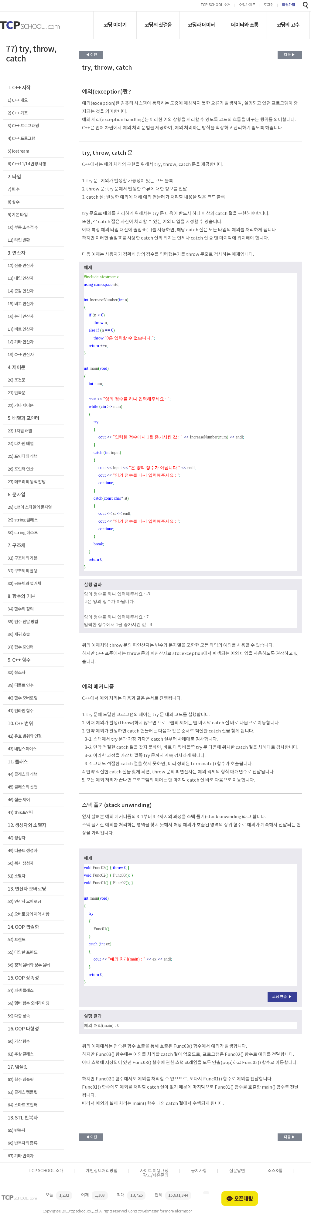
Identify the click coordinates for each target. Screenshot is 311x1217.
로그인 (269, 5)
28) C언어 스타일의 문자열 (30, 507)
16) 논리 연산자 (20, 316)
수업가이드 (247, 5)
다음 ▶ (289, 55)
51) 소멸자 (16, 876)
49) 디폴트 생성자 (22, 850)
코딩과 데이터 (201, 25)
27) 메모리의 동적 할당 (27, 481)
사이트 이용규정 (154, 1171)
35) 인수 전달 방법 (23, 621)
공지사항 (199, 1171)
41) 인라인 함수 (20, 710)
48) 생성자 (16, 838)
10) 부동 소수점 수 (23, 227)
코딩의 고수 (288, 25)
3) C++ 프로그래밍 (23, 125)
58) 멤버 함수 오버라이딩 (28, 1003)
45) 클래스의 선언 (22, 787)
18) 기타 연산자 (20, 342)
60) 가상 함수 (19, 1041)
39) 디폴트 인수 (20, 685)
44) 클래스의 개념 (22, 774)
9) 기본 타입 (18, 214)
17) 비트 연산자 (20, 329)
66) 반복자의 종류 (22, 1143)
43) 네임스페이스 (22, 749)
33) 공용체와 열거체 (24, 583)
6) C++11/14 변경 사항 (27, 164)
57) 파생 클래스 (20, 990)
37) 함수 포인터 (20, 647)
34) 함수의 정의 (20, 609)
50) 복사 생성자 (20, 863)
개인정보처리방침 (102, 1171)
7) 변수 (13, 189)
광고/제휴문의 (155, 1175)
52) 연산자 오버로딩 (24, 901)
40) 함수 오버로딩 (22, 698)
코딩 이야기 (115, 25)
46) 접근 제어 (19, 799)
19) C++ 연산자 (21, 354)
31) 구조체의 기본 (22, 558)
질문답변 (237, 1171)
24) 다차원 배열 (20, 443)
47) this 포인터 (20, 812)
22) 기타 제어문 (20, 405)
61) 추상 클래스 (20, 1054)
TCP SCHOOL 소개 (216, 5)
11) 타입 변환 (19, 240)
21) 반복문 (16, 392)
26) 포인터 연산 (20, 469)
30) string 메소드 (23, 532)
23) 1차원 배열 (20, 431)
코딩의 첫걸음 (158, 25)
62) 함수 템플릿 (20, 1079)
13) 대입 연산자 (20, 278)
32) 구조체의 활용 (22, 571)
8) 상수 (13, 202)
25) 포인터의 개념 (22, 456)
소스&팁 (275, 1171)
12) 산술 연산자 (20, 265)
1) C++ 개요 (18, 100)
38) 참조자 (16, 672)
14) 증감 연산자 (20, 291)
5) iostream (18, 151)
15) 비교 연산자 (20, 303)
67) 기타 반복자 (20, 1156)
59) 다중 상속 (19, 1016)
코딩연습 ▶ (282, 997)
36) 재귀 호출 (19, 634)
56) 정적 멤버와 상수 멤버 (29, 965)
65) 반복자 (16, 1130)
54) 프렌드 (16, 939)
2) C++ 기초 (18, 113)
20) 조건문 (16, 380)
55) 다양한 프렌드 (22, 952)
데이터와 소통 (244, 25)
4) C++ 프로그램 (21, 138)
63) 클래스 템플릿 (22, 1092)
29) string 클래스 (23, 520)
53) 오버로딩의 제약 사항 (28, 914)
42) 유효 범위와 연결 (25, 736)
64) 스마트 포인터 (22, 1105)
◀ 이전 (91, 55)
